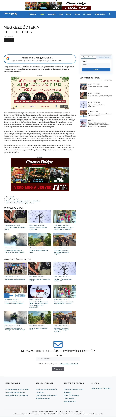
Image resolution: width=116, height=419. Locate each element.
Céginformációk (69, 398)
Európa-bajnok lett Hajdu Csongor (98, 86)
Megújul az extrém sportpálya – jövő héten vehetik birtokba (23, 201)
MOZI (61, 14)
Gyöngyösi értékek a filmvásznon (16, 395)
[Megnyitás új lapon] (40, 93)
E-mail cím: (58, 355)
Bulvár (12, 199)
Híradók (91, 120)
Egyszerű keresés (88, 57)
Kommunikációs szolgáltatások (46, 395)
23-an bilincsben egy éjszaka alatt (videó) (100, 96)
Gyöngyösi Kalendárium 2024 (15, 392)
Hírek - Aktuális (9, 39)
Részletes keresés (104, 57)
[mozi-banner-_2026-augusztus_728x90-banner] (58, 9)
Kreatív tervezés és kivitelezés (46, 389)
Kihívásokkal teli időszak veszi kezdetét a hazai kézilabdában (99, 114)
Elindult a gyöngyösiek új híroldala (17, 389)
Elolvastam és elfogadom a (59, 364)
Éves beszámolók (70, 401)
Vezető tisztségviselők (71, 395)
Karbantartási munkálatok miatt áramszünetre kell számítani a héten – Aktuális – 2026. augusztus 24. (99, 124)
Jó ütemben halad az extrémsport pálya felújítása (20, 203)
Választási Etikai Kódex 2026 (73, 389)
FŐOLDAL (32, 14)
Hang (65, 106)
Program (87, 14)
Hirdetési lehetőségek (43, 398)
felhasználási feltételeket (69, 364)
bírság (7, 199)
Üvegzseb (67, 392)
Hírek (42, 14)
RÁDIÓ (68, 14)
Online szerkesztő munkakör (101, 388)
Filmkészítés (40, 392)
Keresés (96, 69)
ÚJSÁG (77, 14)
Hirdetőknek (100, 14)
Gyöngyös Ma (93, 111)
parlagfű (16, 199)
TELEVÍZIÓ (52, 14)
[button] (109, 14)
